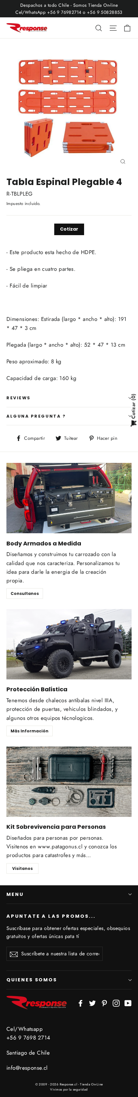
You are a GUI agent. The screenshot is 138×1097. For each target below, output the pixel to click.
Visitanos (22, 868)
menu (15, 894)
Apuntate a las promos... (51, 916)
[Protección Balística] (69, 644)
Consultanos (25, 593)
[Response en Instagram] (116, 1002)
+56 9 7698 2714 (28, 1037)
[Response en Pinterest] (104, 1002)
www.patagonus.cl (60, 846)
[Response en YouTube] (128, 1002)
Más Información (29, 731)
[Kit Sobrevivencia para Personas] (69, 782)
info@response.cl (27, 1068)
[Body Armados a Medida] (69, 498)
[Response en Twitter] (92, 1002)
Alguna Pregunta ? (36, 416)
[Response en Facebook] (80, 1002)
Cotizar (69, 229)
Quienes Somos (31, 980)
